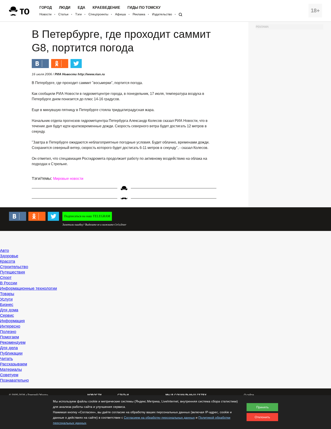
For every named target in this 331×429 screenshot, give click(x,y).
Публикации (11, 353)
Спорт (5, 277)
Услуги (6, 299)
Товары (7, 294)
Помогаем (9, 337)
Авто (4, 250)
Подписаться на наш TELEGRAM (87, 216)
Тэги (78, 14)
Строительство (14, 267)
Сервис (7, 315)
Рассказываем (13, 364)
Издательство (162, 14)
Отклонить (262, 417)
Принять (262, 407)
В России (8, 283)
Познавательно (14, 380)
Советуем (9, 375)
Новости (45, 14)
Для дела (9, 348)
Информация (12, 321)
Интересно (10, 326)
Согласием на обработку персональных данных (159, 417)
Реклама (139, 14)
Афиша (120, 14)
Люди (64, 7)
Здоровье (9, 256)
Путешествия (12, 272)
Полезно (8, 331)
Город (45, 7)
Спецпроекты (98, 14)
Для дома (9, 310)
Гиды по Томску (144, 7)
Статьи (63, 14)
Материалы (11, 369)
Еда (81, 7)
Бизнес (6, 304)
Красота (7, 261)
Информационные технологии (28, 288)
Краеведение (106, 7)
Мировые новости (68, 178)
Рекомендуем (12, 342)
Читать (6, 358)
